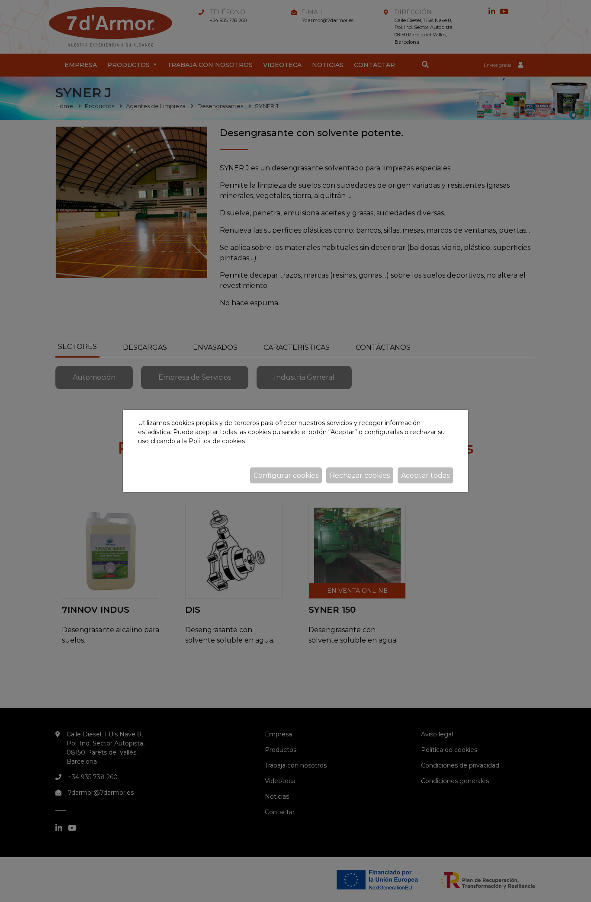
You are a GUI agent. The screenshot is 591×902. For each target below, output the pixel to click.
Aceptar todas (425, 475)
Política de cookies (217, 441)
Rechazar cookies (360, 475)
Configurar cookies (286, 475)
